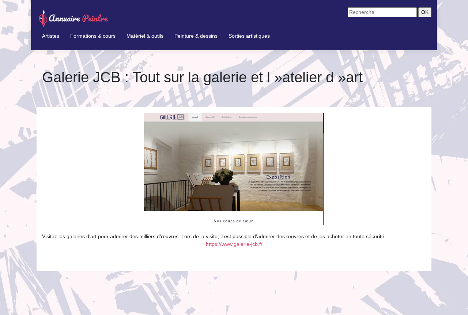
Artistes (50, 36)
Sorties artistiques (249, 36)
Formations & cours (93, 36)
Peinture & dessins (196, 36)
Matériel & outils (145, 36)
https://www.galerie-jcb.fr (234, 244)
